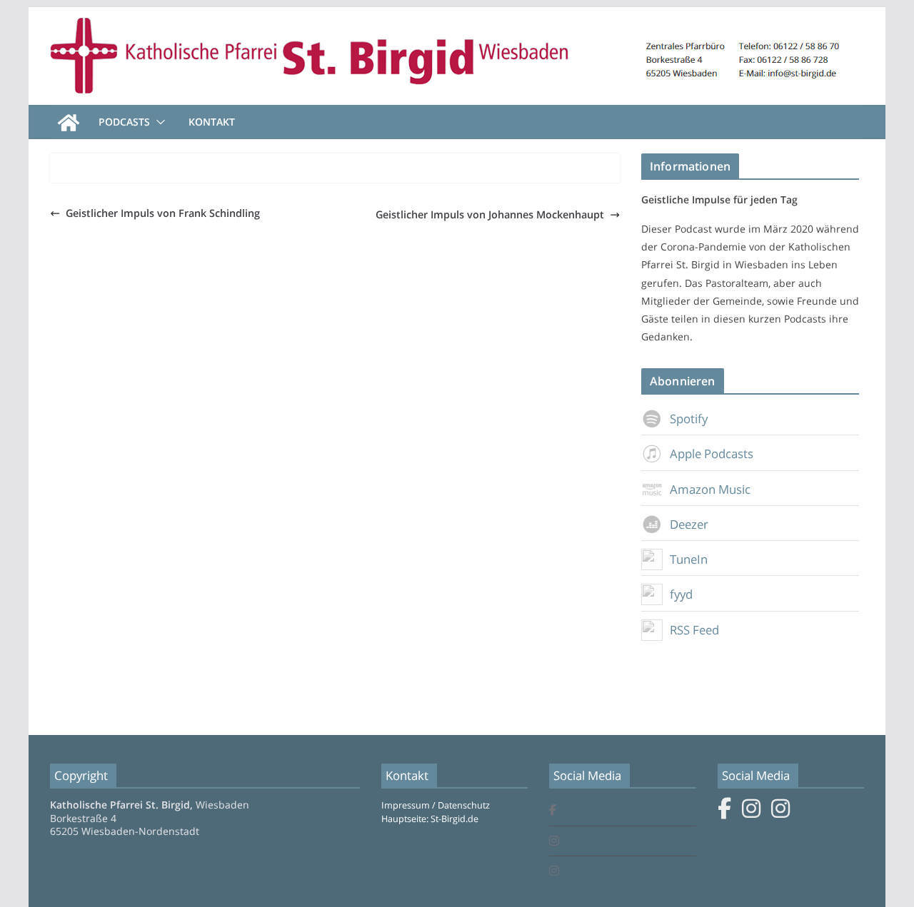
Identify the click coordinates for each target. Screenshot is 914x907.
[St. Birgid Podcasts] (457, 17)
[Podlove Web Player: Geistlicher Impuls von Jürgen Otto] (335, 173)
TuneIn (689, 559)
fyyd (681, 594)
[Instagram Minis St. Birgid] (554, 872)
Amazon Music (710, 489)
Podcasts (124, 121)
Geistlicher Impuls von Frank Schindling (163, 213)
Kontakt (212, 121)
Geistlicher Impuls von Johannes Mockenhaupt (490, 214)
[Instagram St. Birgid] (554, 842)
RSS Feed (694, 630)
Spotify (689, 418)
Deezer (689, 524)
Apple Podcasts (711, 453)
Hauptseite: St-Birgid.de (429, 819)
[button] (158, 122)
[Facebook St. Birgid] (552, 811)
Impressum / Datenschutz (435, 805)
